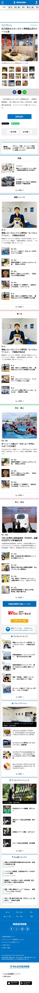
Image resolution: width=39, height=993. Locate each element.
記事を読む (20, 117)
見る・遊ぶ (17, 7)
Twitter (17, 929)
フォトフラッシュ (7, 25)
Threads (28, 929)
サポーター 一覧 (19, 621)
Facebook (11, 929)
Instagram (22, 929)
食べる (10, 7)
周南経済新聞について (9, 936)
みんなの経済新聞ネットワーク (19, 966)
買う (23, 7)
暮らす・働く (30, 7)
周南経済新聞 (19, 2)
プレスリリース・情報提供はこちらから (13, 939)
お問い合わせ (6, 945)
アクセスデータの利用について (11, 942)
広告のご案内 (6, 947)
